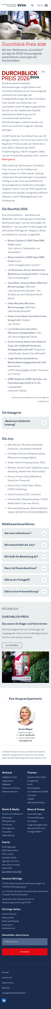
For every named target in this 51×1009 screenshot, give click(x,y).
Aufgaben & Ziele (9, 777)
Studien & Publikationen (12, 814)
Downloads (32, 821)
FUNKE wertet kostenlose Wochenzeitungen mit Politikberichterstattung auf (23, 885)
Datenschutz (7, 982)
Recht (30, 784)
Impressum (7, 977)
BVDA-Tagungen (9, 847)
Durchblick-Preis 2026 (11, 871)
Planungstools (8, 828)
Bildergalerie (8, 159)
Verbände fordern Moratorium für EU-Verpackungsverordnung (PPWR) (18, 901)
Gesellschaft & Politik (36, 777)
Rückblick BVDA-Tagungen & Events (10, 859)
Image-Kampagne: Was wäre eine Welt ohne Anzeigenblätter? (37, 828)
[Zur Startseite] (14, 5)
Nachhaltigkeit (33, 788)
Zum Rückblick (11, 645)
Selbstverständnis (10, 791)
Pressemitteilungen (35, 817)
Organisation (7, 781)
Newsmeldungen (34, 814)
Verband (7, 772)
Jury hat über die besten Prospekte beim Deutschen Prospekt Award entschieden (25, 893)
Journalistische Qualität (37, 791)
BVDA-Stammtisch (10, 850)
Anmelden (24, 951)
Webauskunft (8, 917)
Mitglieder (6, 784)
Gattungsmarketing (35, 802)
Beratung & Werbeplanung (8, 819)
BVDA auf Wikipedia (10, 921)
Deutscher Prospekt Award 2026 (11, 866)
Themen (32, 772)
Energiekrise (32, 781)
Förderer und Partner (11, 788)
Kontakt (5, 972)
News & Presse (36, 809)
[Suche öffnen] (32, 5)
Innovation (32, 795)
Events (6, 842)
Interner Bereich (9, 914)
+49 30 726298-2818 (27, 735)
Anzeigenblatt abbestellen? (14, 993)
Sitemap (5, 988)
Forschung (7, 824)
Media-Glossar (8, 835)
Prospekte (6, 831)
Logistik (30, 798)
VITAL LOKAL (8, 854)
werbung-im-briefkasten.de (8, 927)
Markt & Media (10, 809)
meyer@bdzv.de (25, 741)
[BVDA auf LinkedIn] (4, 1000)
